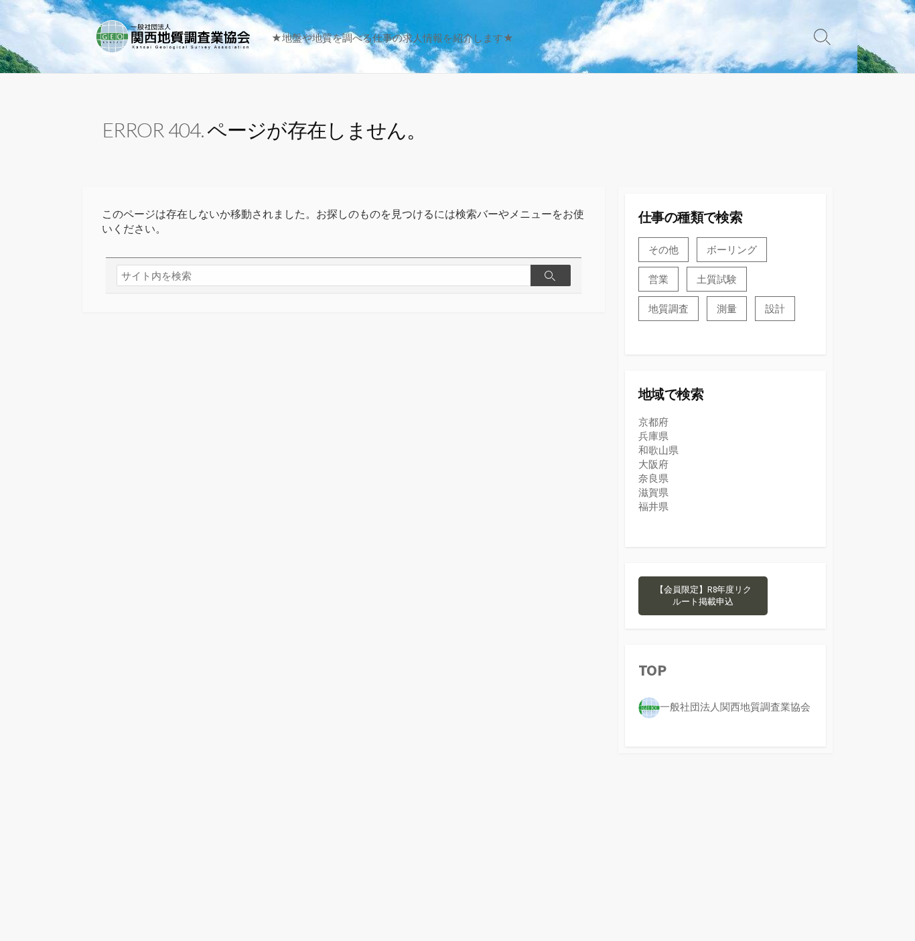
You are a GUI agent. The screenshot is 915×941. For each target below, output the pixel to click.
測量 (727, 308)
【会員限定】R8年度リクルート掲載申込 (703, 595)
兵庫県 (653, 436)
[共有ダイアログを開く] (643, 729)
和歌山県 (658, 450)
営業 (658, 279)
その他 (663, 249)
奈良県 (653, 478)
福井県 (653, 506)
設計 (775, 308)
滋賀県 (653, 492)
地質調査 (668, 308)
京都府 (653, 422)
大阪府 (653, 464)
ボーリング (732, 249)
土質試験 (717, 279)
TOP (652, 670)
